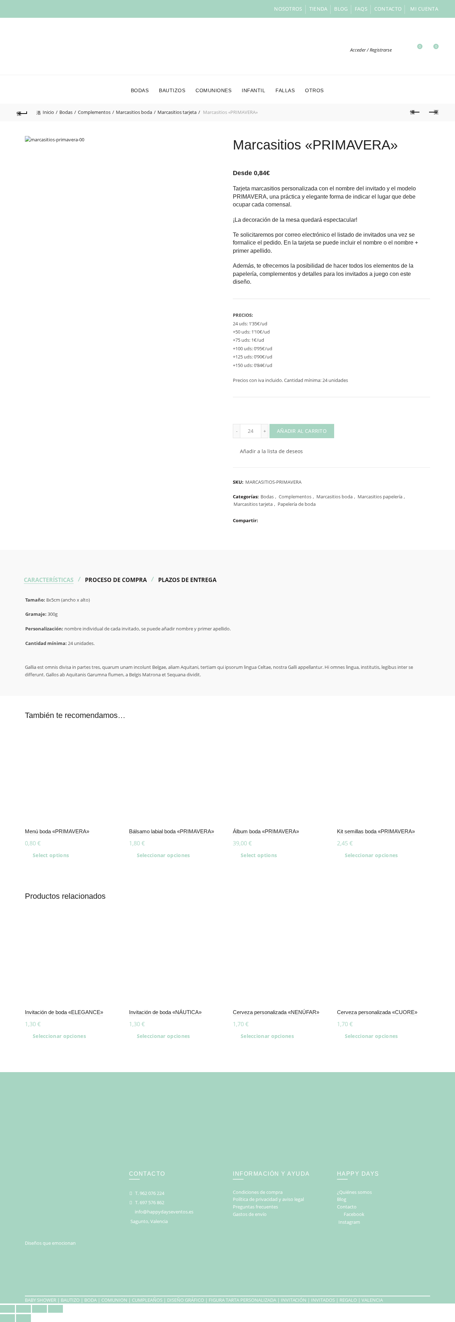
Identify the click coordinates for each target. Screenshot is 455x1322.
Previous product (415, 112)
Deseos (420, 46)
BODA (90, 1300)
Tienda (318, 8)
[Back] (22, 112)
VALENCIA (372, 1300)
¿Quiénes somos (354, 1192)
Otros (314, 90)
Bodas (140, 90)
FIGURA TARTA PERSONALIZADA (242, 1300)
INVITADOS (323, 1300)
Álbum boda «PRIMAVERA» (266, 831)
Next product (433, 112)
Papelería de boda (297, 504)
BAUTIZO (70, 1300)
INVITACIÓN (293, 1300)
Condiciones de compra (258, 1192)
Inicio (48, 112)
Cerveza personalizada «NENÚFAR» (276, 1012)
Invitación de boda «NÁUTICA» (165, 1012)
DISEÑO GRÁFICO (185, 1300)
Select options (51, 855)
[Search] (401, 49)
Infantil (253, 90)
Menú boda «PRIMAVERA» (57, 831)
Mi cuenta (424, 8)
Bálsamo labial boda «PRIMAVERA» (171, 831)
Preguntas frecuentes (255, 1206)
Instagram (349, 1222)
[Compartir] (23, 1309)
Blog (341, 8)
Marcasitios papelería (380, 496)
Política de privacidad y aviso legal (268, 1199)
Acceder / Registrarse (371, 50)
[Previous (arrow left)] (7, 1318)
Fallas (285, 90)
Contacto (388, 8)
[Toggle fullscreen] (39, 1309)
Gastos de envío (250, 1214)
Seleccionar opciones (163, 855)
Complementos (94, 112)
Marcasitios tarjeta (177, 112)
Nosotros (288, 8)
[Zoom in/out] (55, 1309)
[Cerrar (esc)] (7, 1309)
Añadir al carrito (302, 430)
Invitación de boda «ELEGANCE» (64, 1012)
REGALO (348, 1300)
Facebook (354, 1214)
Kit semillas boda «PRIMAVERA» (376, 831)
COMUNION (114, 1300)
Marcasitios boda (134, 112)
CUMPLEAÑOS (147, 1300)
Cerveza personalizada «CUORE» (377, 1012)
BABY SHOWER (40, 1300)
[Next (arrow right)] (23, 1318)
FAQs (361, 8)
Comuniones (213, 90)
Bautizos (172, 90)
